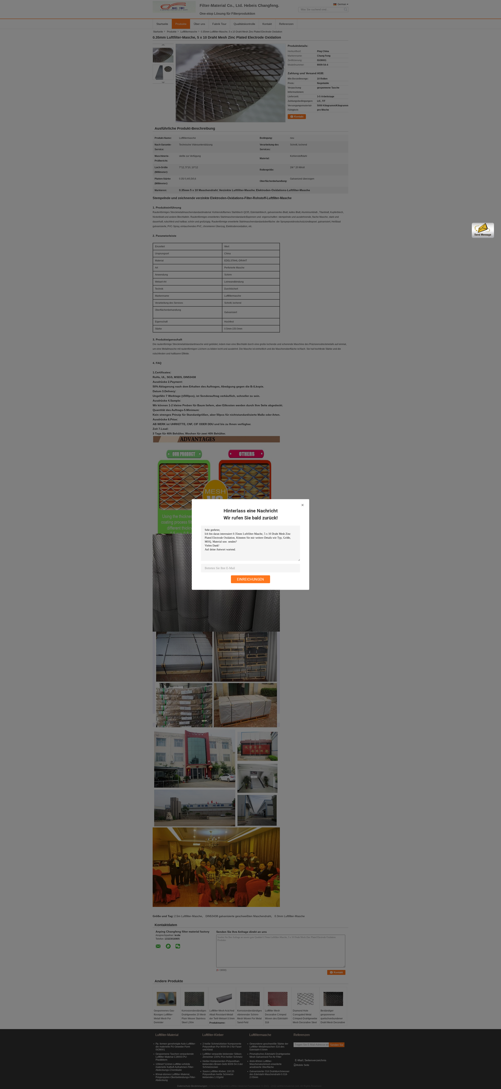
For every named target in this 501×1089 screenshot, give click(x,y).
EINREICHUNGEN (250, 579)
